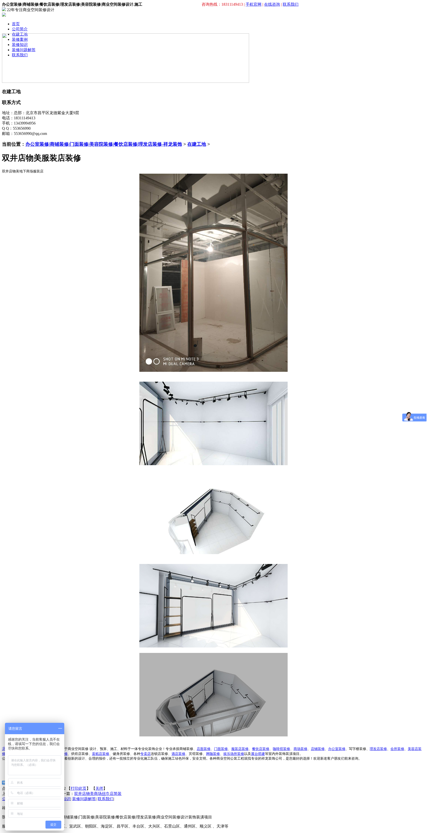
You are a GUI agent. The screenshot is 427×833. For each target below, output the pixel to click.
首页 (16, 24)
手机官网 (253, 4)
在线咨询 (272, 4)
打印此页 (78, 788)
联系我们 (291, 4)
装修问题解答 (84, 799)
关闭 (99, 788)
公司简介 (20, 29)
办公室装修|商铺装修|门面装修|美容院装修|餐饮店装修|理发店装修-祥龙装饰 (103, 144)
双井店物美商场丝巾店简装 (98, 793)
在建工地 (196, 144)
